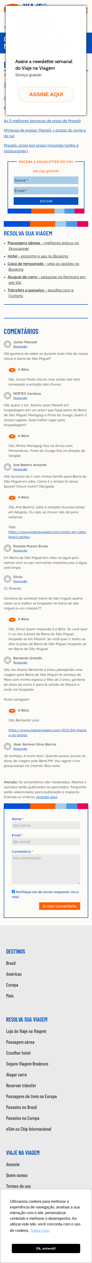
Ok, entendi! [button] (46, 1248)
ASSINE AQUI (46, 94)
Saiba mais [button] (40, 1231)
